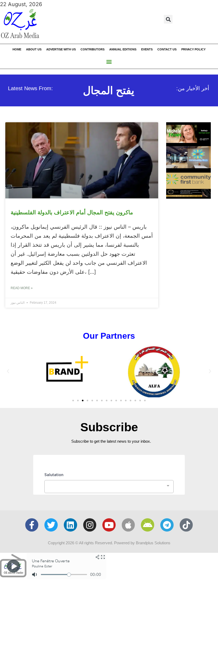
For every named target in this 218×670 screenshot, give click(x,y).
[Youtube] (109, 525)
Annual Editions (122, 49)
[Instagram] (90, 525)
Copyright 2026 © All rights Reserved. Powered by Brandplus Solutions (109, 543)
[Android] (147, 525)
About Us (33, 49)
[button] (168, 19)
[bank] (188, 197)
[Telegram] (167, 525)
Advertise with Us (61, 49)
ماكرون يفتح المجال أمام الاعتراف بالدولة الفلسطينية (72, 212)
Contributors (92, 49)
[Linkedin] (70, 525)
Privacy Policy (193, 49)
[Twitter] (51, 525)
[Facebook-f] (32, 525)
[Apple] (128, 525)
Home (16, 49)
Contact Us (167, 49)
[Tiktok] (186, 525)
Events (147, 49)
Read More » (22, 288)
